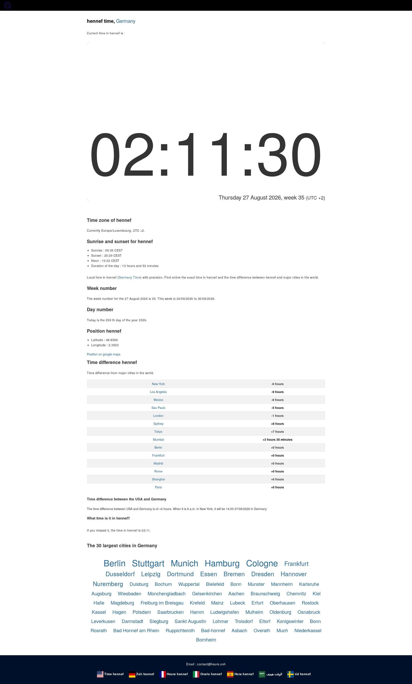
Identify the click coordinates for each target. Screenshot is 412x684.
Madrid (158, 463)
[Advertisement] (206, 74)
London (158, 415)
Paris (158, 487)
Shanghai (158, 479)
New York (158, 384)
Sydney (158, 423)
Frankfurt (158, 455)
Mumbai (158, 439)
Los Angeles (158, 392)
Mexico (158, 400)
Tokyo (158, 431)
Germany (125, 20)
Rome (158, 471)
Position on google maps (103, 354)
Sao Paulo (158, 407)
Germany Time (129, 277)
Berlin (158, 447)
